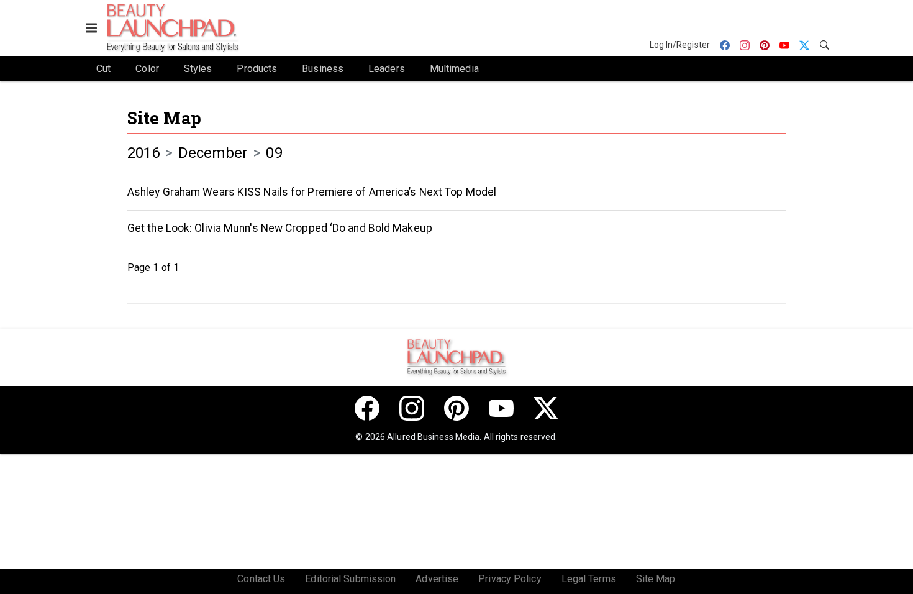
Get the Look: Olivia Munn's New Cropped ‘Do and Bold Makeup (279, 228)
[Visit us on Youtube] (501, 408)
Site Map (164, 118)
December (213, 153)
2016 (143, 153)
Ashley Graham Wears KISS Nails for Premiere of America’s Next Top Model (311, 192)
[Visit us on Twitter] (546, 408)
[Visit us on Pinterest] (456, 408)
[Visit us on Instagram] (411, 408)
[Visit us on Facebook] (367, 408)
